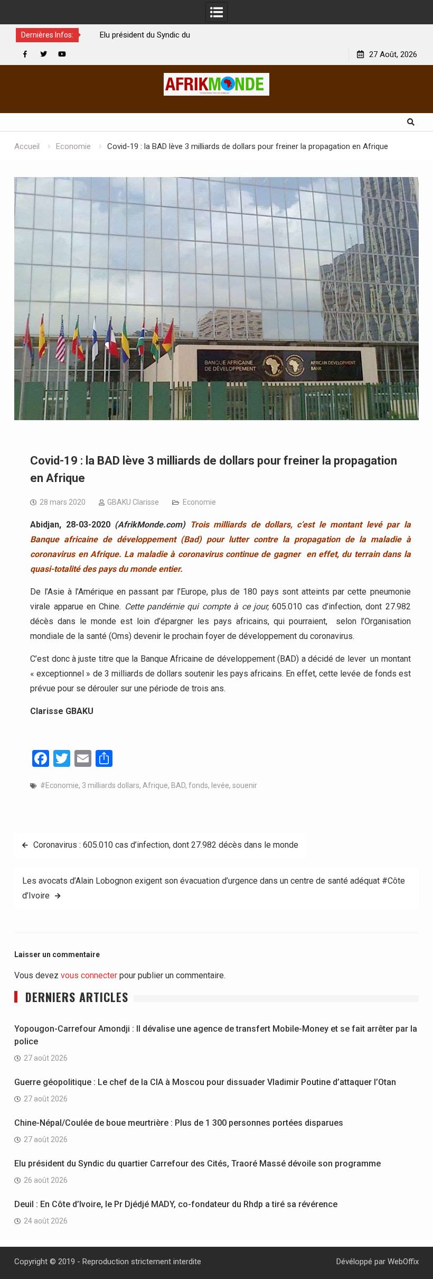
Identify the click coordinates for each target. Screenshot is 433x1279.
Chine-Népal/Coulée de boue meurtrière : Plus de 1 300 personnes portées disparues (179, 1123)
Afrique (155, 785)
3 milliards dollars (110, 785)
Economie (199, 502)
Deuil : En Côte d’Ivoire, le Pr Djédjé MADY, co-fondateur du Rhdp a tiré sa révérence (175, 1204)
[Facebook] (25, 54)
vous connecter (89, 975)
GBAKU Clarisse (133, 502)
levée (220, 785)
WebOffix (403, 1261)
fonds (198, 785)
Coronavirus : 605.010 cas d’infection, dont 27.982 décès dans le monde (165, 845)
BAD (178, 785)
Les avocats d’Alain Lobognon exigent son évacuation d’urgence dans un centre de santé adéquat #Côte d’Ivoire (213, 888)
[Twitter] (43, 54)
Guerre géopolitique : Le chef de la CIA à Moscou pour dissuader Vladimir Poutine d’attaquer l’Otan (205, 1082)
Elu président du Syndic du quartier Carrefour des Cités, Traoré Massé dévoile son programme (197, 1163)
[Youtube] (62, 54)
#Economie (59, 785)
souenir (244, 785)
